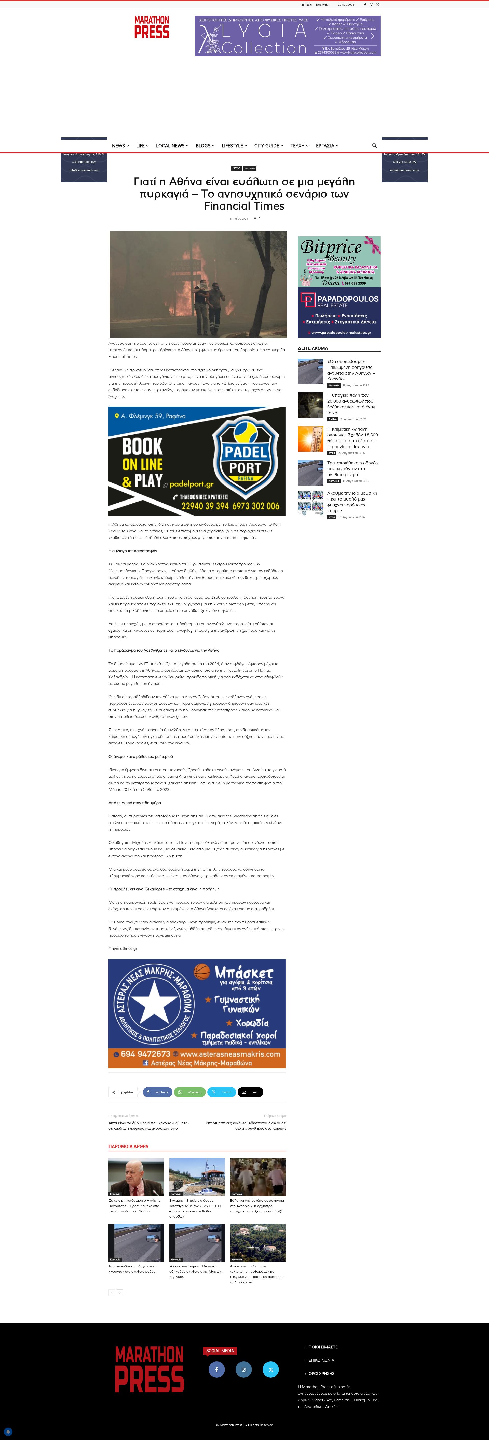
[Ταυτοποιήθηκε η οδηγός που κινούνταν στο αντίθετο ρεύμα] (136, 1243)
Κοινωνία (250, 168)
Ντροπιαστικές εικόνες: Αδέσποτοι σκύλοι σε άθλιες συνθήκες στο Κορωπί (246, 1126)
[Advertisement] (244, 101)
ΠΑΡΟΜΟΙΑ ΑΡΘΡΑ (128, 1146)
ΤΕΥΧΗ (298, 146)
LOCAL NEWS (170, 146)
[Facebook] (365, 4)
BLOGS (203, 146)
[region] (288, 36)
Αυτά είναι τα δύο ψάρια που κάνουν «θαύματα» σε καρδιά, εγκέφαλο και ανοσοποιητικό (148, 1126)
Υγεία (332, 453)
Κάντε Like (217, 1363)
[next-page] (120, 1292)
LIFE (140, 146)
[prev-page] (111, 1292)
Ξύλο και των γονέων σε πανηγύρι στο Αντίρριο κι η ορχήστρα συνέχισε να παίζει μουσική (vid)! (257, 1206)
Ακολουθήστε (244, 1363)
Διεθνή (333, 419)
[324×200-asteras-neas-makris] (197, 1013)
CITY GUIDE (266, 146)
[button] (288, 36)
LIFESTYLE (232, 146)
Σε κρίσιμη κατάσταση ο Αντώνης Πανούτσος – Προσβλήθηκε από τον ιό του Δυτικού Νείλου (134, 1206)
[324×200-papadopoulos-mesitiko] (339, 312)
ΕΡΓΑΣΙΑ (325, 146)
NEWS (118, 146)
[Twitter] (378, 4)
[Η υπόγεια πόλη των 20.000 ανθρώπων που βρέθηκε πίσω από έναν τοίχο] (310, 405)
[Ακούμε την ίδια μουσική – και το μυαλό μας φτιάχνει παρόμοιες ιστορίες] (310, 503)
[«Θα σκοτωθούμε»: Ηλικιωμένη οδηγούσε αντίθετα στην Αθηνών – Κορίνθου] (197, 1243)
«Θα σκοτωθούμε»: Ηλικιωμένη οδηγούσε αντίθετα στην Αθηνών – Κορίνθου (196, 1272)
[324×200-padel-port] (197, 461)
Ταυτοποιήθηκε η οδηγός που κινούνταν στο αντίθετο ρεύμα (352, 469)
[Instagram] (371, 4)
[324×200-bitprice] (339, 261)
